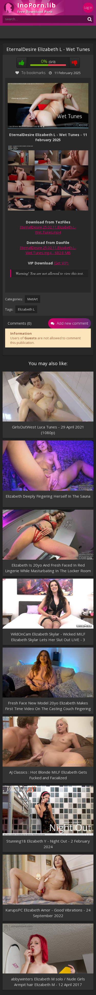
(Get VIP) (61, 263)
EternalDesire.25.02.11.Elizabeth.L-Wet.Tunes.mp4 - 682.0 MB (48, 250)
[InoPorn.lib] (33, 7)
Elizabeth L (26, 309)
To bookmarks (34, 72)
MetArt (32, 299)
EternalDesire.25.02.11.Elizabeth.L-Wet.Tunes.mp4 (48, 230)
